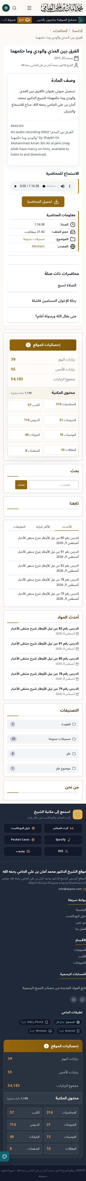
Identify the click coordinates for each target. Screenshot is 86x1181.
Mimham (38, 246)
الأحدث (67, 527)
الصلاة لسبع (67, 285)
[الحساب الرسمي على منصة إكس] (82, 999)
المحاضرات (60, 30)
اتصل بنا (81, 929)
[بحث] (14, 8)
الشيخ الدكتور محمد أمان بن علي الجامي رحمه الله (47, 65)
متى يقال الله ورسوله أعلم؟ (55, 316)
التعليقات (19, 527)
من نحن (81, 922)
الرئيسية (77, 30)
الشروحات (79, 962)
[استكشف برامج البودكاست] (6, 8)
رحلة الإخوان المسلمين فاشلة (54, 301)
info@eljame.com (70, 889)
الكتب (82, 956)
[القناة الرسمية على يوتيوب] (73, 999)
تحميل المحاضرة (39, 201)
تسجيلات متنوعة (34, 239)
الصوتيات (80, 950)
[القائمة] (29, 8)
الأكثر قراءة (43, 527)
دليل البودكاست (76, 916)
